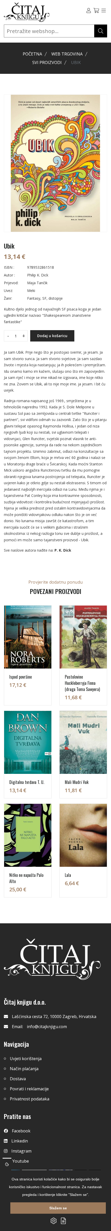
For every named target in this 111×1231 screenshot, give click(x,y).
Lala (68, 875)
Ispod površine (20, 677)
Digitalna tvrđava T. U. (26, 782)
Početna (32, 54)
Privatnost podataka (29, 1099)
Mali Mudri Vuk (77, 782)
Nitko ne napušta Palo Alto (26, 878)
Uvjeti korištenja (26, 1058)
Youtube (20, 1161)
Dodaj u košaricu (52, 335)
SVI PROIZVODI (47, 62)
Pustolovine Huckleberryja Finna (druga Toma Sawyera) (82, 683)
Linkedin (19, 1141)
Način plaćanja (24, 1068)
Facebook (21, 1131)
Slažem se (58, 1208)
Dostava (18, 1079)
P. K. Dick (62, 550)
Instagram (21, 1151)
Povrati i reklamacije (29, 1089)
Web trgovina (67, 54)
